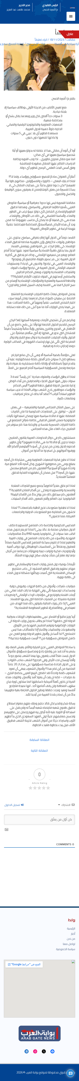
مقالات (70, 39)
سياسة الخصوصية (65, 949)
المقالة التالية (39, 750)
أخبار (73, 933)
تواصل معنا (69, 943)
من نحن (71, 938)
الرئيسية (71, 928)
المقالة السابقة (39, 740)
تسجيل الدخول (12, 804)
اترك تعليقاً (41, 39)
